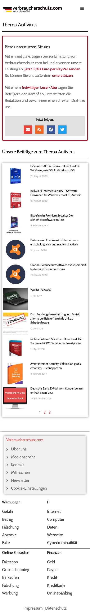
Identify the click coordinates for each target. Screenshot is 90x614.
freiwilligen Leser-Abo (39, 87)
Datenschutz (56, 608)
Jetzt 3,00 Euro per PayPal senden (52, 69)
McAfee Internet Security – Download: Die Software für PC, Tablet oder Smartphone (56, 341)
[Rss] (39, 129)
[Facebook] (51, 129)
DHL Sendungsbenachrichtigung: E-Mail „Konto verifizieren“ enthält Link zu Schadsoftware (55, 318)
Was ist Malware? (40, 290)
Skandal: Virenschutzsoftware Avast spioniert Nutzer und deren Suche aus (58, 267)
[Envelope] (28, 129)
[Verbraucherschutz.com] (32, 8)
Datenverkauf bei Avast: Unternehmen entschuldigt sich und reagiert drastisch (54, 242)
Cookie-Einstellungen (29, 488)
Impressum (33, 608)
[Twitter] (62, 129)
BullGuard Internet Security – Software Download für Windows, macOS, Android (55, 193)
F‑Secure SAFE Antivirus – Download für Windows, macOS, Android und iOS (55, 168)
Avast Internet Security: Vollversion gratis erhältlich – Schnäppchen (55, 366)
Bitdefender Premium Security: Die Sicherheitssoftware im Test (51, 218)
